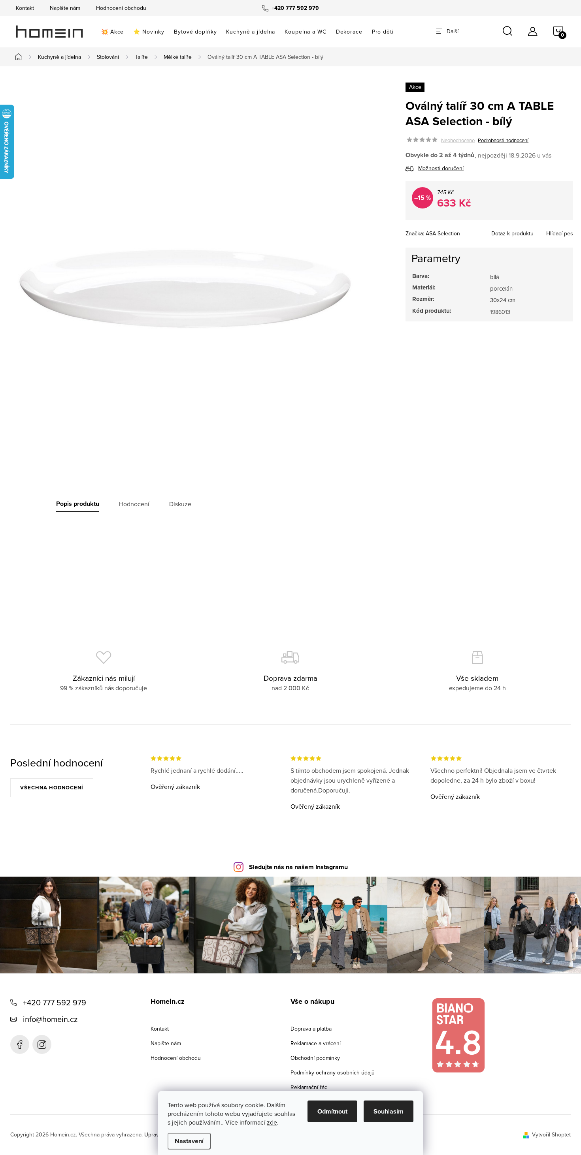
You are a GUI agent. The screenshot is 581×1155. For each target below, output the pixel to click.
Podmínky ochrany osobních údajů (332, 1072)
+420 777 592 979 (54, 1002)
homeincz (41, 1044)
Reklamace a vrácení (315, 1043)
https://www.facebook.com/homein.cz (19, 1044)
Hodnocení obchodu (121, 8)
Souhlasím (389, 1111)
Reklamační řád (309, 1087)
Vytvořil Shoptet (551, 1134)
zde (272, 1122)
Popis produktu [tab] (77, 504)
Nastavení (189, 1141)
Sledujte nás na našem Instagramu (298, 866)
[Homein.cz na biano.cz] (458, 1035)
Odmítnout (332, 1111)
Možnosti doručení (441, 168)
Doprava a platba (311, 1028)
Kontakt (25, 8)
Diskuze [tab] (180, 504)
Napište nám (65, 8)
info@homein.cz (50, 1019)
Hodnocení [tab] (134, 504)
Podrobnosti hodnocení (503, 140)
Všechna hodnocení (51, 787)
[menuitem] (112, 31)
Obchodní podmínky (315, 1057)
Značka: (433, 233)
